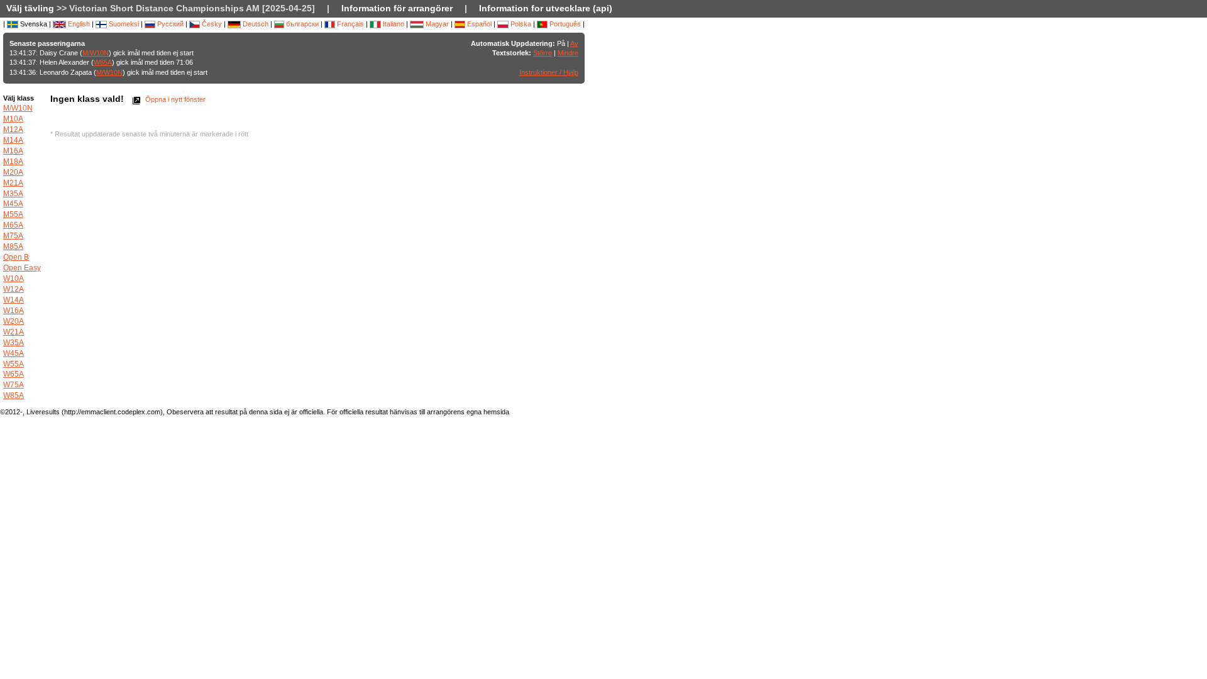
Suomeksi (123, 24)
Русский (169, 24)
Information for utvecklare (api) (545, 8)
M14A (13, 140)
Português (564, 24)
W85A (103, 62)
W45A (13, 353)
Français (349, 24)
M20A (13, 172)
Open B (16, 257)
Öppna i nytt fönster (174, 99)
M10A (13, 118)
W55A (13, 364)
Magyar (436, 24)
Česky (211, 24)
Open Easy (22, 267)
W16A (13, 310)
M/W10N (95, 53)
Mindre (568, 53)
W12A (13, 289)
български (301, 24)
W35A (13, 342)
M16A (13, 150)
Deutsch (254, 24)
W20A (13, 321)
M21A (13, 183)
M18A (13, 161)
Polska (520, 24)
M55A (13, 214)
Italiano (392, 24)
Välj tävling (30, 8)
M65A (13, 225)
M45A (13, 203)
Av (574, 43)
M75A (13, 235)
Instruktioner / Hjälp (548, 72)
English (78, 24)
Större (542, 53)
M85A (13, 246)
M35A (13, 193)
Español (478, 24)
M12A (13, 129)
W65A (13, 374)
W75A (13, 384)
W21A (13, 332)
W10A (13, 278)
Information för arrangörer (397, 8)
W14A (13, 299)
